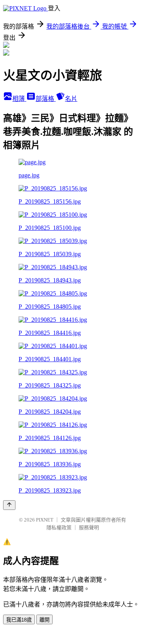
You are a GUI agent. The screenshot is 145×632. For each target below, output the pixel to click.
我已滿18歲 (19, 620)
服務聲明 (89, 527)
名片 (71, 98)
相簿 (19, 98)
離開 (44, 620)
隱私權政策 (59, 527)
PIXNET (44, 520)
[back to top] (9, 505)
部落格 (46, 98)
